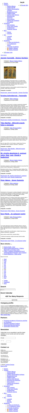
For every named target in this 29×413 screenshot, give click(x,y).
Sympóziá (7, 23)
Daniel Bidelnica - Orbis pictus (12, 254)
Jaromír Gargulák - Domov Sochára (14, 58)
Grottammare (11, 27)
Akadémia (7, 40)
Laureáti (9, 36)
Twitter (6, 280)
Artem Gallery (4, 55)
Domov (6, 3)
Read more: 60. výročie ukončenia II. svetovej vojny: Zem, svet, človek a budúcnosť (14, 176)
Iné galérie (10, 22)
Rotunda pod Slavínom (11, 17)
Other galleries (14, 98)
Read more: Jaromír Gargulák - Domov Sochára (14, 92)
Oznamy (9, 33)
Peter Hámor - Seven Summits (12, 180)
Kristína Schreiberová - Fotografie (14, 96)
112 (5, 266)
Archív (9, 38)
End (5, 278)
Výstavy (6, 4)
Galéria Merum (11, 6)
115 (5, 270)
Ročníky (9, 39)
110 (5, 263)
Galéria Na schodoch (13, 20)
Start (5, 259)
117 (5, 273)
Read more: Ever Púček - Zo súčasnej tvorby (13, 240)
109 (5, 262)
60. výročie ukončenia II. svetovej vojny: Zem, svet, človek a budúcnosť (13, 155)
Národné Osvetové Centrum (12, 323)
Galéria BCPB (11, 7)
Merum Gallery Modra (16, 61)
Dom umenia (10, 19)
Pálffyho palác (11, 13)
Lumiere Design (9, 364)
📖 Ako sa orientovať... (13, 42)
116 (5, 272)
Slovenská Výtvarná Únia (11, 326)
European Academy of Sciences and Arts (15, 320)
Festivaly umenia (12, 29)
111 (5, 265)
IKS (5, 35)
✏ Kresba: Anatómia (13, 46)
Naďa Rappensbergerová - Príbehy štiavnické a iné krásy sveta (14, 249)
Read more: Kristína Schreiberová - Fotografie (14, 120)
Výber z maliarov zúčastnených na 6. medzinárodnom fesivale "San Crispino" (15, 252)
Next (5, 276)
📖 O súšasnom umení (13, 406)
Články (9, 32)
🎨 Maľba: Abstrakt (12, 49)
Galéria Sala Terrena (13, 15)
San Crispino (11, 25)
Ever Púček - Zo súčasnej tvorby (13, 214)
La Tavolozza (7, 322)
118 (5, 275)
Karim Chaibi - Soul (9, 247)
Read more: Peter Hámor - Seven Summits (13, 211)
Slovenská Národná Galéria (12, 325)
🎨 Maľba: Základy (12, 48)
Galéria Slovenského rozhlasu (15, 374)
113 (5, 268)
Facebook (7, 282)
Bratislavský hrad (12, 12)
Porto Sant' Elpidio (12, 26)
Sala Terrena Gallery (16, 128)
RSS (5, 283)
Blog (5, 30)
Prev (5, 260)
